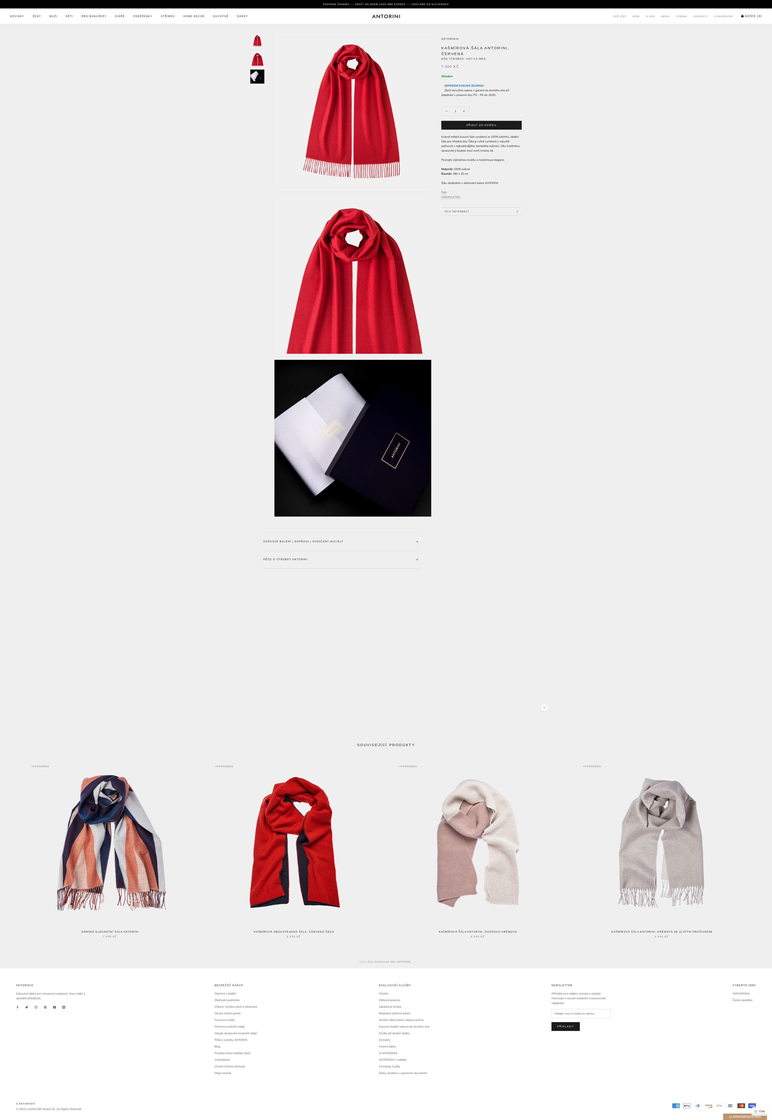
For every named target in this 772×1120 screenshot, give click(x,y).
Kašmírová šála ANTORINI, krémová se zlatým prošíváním (661, 931)
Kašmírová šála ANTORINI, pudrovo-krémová (478, 931)
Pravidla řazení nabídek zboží (232, 1053)
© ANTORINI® (25, 1104)
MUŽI (53, 16)
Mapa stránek (223, 1073)
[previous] (12, 845)
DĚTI (69, 16)
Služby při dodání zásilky (394, 1033)
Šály (444, 192)
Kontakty (701, 16)
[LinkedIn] (63, 1007)
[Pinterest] (45, 1007)
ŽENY (37, 16)
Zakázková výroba (390, 1007)
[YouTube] (54, 1007)
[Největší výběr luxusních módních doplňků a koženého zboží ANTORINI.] (386, 16)
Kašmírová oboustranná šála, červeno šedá (294, 931)
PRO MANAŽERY (94, 16)
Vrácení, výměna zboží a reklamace (236, 1007)
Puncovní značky (225, 1020)
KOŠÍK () (753, 16)
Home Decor (194, 16)
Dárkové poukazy (389, 1000)
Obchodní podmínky (227, 1000)
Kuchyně (221, 16)
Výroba (681, 16)
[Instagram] (36, 1007)
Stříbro (168, 16)
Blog (217, 1046)
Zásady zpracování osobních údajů (236, 1033)
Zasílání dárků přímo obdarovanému (401, 1020)
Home (636, 16)
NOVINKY (17, 16)
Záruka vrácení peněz (227, 1013)
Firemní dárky (387, 1046)
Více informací (457, 211)
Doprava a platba (225, 993)
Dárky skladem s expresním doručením (403, 1073)
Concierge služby (389, 1066)
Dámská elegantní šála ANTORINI (110, 931)
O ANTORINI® (388, 1053)
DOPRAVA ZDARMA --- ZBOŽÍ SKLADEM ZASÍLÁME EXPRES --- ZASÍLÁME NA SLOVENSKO (386, 4)
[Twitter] (26, 1007)
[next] (759, 845)
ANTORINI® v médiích (393, 1060)
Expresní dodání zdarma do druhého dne (404, 1027)
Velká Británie (741, 993)
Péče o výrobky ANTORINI (285, 559)
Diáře (120, 16)
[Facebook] (17, 1007)
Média (665, 16)
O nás (650, 16)
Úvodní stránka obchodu (230, 1066)
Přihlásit (565, 1026)
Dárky (242, 16)
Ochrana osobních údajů (230, 1027)
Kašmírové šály (450, 197)
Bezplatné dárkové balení (394, 1013)
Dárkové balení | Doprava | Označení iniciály (303, 541)
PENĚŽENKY (142, 16)
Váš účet (620, 16)
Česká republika (742, 1000)
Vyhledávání (723, 16)
